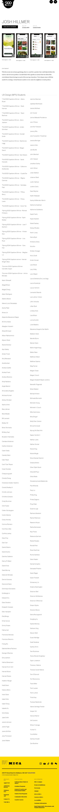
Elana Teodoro (6, 602)
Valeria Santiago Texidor (37, 707)
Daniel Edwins (6, 547)
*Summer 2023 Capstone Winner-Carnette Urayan (12, 267)
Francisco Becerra (7, 639)
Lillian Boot (33, 306)
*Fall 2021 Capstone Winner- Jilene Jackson (12, 121)
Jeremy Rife (33, 131)
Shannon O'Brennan (36, 601)
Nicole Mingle (34, 453)
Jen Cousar (33, 113)
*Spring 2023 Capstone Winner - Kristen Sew (14, 233)
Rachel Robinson (35, 518)
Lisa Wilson (33, 315)
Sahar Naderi (34, 559)
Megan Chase (34, 371)
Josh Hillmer (34, 168)
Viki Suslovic (34, 720)
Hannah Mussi (6, 671)
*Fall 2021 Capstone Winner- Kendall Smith (13, 135)
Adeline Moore (6, 299)
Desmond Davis (7, 584)
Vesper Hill (33, 711)
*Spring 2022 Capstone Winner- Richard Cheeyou (14, 212)
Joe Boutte (33, 150)
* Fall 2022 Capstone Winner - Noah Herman (13, 107)
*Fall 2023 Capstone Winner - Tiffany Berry (13, 193)
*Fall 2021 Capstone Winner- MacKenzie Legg (14, 142)
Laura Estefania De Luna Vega (39, 279)
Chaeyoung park (7, 474)
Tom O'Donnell (34, 674)
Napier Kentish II (35, 435)
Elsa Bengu (5, 616)
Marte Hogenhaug (35, 348)
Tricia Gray (33, 697)
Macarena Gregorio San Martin (39, 329)
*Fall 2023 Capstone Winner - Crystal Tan (14, 173)
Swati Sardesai (34, 642)
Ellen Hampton (6, 612)
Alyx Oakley (5, 349)
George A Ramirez (7, 653)
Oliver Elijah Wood (35, 467)
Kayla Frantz (33, 214)
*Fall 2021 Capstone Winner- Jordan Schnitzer (13, 128)
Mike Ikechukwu (35, 412)
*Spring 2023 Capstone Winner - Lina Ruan (13, 240)
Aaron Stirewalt (6, 280)
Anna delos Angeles (8, 391)
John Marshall (34, 154)
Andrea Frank (6, 372)
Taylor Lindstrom (35, 660)
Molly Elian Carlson (35, 421)
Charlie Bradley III (7, 487)
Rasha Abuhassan (35, 527)
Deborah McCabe (7, 575)
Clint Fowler (5, 506)
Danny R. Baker (6, 561)
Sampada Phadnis (35, 568)
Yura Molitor (33, 734)
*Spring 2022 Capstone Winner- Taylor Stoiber (14, 219)
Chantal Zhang (6, 478)
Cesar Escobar (6, 469)
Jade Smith (5, 717)
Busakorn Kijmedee (8, 437)
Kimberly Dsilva (34, 242)
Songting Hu (34, 619)
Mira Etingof (33, 417)
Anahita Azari (6, 363)
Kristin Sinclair (34, 260)
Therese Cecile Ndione (37, 670)
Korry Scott (33, 256)
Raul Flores (33, 532)
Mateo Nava (33, 352)
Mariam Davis (34, 343)
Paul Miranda (34, 486)
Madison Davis (34, 334)
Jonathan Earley (35, 163)
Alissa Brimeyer (6, 331)
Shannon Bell (34, 591)
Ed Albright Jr (6, 593)
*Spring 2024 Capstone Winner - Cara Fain (13, 247)
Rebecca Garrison (35, 536)
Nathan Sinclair (34, 444)
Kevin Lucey (34, 232)
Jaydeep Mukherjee (36, 104)
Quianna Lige (34, 509)
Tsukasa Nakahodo (36, 702)
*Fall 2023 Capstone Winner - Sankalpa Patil (14, 186)
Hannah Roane (6, 676)
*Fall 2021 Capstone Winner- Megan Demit (13, 149)
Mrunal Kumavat (35, 426)
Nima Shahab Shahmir (37, 458)
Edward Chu (5, 598)
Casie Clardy (5, 451)
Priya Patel (33, 504)
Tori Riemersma (35, 679)
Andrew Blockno (7, 377)
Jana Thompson (7, 736)
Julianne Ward (34, 177)
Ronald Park (34, 545)
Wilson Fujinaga (35, 725)
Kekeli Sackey (34, 223)
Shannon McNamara (36, 596)
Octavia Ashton (34, 463)
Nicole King (33, 449)
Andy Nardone (6, 381)
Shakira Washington (36, 587)
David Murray (6, 570)
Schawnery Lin (34, 582)
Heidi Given (5, 685)
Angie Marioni (6, 386)
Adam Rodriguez (7, 294)
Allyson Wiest (6, 340)
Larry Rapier (34, 274)
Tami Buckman (34, 651)
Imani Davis (5, 694)
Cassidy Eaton (6, 455)
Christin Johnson (7, 492)
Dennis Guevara (7, 579)
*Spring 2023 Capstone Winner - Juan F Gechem (14, 226)
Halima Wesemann (7, 662)
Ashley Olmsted (6, 400)
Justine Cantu (34, 186)
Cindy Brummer (7, 501)
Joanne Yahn (34, 145)
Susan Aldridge (34, 637)
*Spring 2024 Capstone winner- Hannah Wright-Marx (14, 261)
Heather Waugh (7, 681)
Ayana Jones (6, 404)
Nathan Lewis (34, 440)
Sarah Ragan (34, 573)
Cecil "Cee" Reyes (7, 464)
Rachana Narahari (35, 513)
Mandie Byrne (34, 338)
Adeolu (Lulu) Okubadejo (9, 303)
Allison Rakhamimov (8, 335)
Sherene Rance (35, 610)
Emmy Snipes (6, 625)
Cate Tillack (5, 460)
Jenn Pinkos (34, 122)
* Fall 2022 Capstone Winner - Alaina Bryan (13, 100)
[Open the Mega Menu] (51, 1)
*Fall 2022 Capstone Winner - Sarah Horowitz (13, 161)
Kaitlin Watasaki (35, 196)
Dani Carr (5, 543)
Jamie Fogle (5, 727)
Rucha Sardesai (35, 555)
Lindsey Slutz (34, 311)
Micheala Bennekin (36, 398)
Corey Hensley (6, 520)
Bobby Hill (5, 423)
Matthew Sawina (35, 361)
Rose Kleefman (35, 550)
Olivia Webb (33, 476)
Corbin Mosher (6, 515)
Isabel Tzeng (5, 704)
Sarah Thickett (34, 578)
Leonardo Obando (35, 292)
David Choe (5, 566)
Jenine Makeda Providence (38, 117)
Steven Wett (34, 633)
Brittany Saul (6, 432)
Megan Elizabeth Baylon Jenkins (40, 380)
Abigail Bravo (6, 285)
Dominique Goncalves (8, 589)
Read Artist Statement (10, 26)
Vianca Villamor (34, 716)
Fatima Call (5, 630)
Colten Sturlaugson (8, 510)
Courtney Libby (6, 529)
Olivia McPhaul (34, 472)
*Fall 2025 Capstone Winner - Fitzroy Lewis (13, 200)
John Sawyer (34, 159)
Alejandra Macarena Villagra (10, 317)
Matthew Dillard (35, 357)
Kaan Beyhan (34, 191)
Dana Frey (5, 538)
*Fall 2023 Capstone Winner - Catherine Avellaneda (14, 168)
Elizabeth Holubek (7, 607)
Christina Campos (7, 497)
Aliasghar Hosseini (7, 326)
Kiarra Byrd (33, 237)
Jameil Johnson (6, 722)
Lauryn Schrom (34, 288)
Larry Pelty (33, 269)
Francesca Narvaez (8, 635)
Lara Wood (33, 265)
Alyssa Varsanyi (6, 345)
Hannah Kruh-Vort (7, 667)
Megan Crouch (34, 375)
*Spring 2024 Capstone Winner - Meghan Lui (14, 254)
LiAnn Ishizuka (34, 302)
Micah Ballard (34, 389)
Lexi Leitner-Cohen (36, 297)
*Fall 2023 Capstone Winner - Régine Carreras (13, 179)
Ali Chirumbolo (6, 322)
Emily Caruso (6, 621)
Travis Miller (33, 684)
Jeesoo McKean (35, 108)
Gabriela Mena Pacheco (9, 648)
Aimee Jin (5, 312)
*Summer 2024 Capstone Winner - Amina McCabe (14, 274)
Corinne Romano (7, 524)
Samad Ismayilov (35, 564)
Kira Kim (32, 246)
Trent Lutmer (34, 693)
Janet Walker (6, 740)
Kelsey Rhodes (34, 228)
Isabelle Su (5, 708)
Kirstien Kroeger (35, 251)
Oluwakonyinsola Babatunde (38, 481)
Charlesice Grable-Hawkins (10, 483)
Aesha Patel (5, 308)
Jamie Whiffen (6, 731)
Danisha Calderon (7, 556)
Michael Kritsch (34, 394)
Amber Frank (6, 354)
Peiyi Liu (32, 490)
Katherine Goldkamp (36, 209)
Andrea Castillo (6, 368)
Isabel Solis (5, 699)
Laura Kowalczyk (35, 283)
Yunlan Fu (33, 730)
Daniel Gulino (6, 552)
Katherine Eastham (36, 205)
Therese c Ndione (35, 665)
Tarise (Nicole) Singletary (37, 656)
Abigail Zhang (6, 289)
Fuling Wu (5, 644)
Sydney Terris (34, 647)
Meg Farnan (33, 366)
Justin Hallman (34, 182)
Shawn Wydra (34, 605)
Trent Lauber (34, 688)
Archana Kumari (7, 395)
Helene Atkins (6, 690)
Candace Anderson (8, 441)
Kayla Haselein (34, 219)
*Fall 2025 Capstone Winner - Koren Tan (14, 206)
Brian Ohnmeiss (7, 428)
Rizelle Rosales (34, 541)
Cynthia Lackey (6, 533)
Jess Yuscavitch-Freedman (38, 136)
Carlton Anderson (7, 446)
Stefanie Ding (34, 628)
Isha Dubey (5, 713)
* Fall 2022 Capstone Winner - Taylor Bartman (13, 114)
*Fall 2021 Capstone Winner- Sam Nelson (14, 155)
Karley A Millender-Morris (37, 200)
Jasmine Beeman (35, 99)
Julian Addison (34, 173)
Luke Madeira (34, 325)
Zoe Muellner (34, 743)
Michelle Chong (35, 403)
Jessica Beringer (35, 140)
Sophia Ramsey (35, 624)
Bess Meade (6, 414)
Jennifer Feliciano (35, 127)
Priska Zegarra (34, 499)
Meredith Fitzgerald (36, 384)
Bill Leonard (5, 418)
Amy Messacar (6, 358)
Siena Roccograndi (36, 614)
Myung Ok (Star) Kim (36, 430)
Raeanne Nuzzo (35, 522)
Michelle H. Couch (35, 407)
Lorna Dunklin (34, 320)
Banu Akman (6, 409)
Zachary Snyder (35, 739)
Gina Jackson (6, 658)
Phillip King (33, 495)
